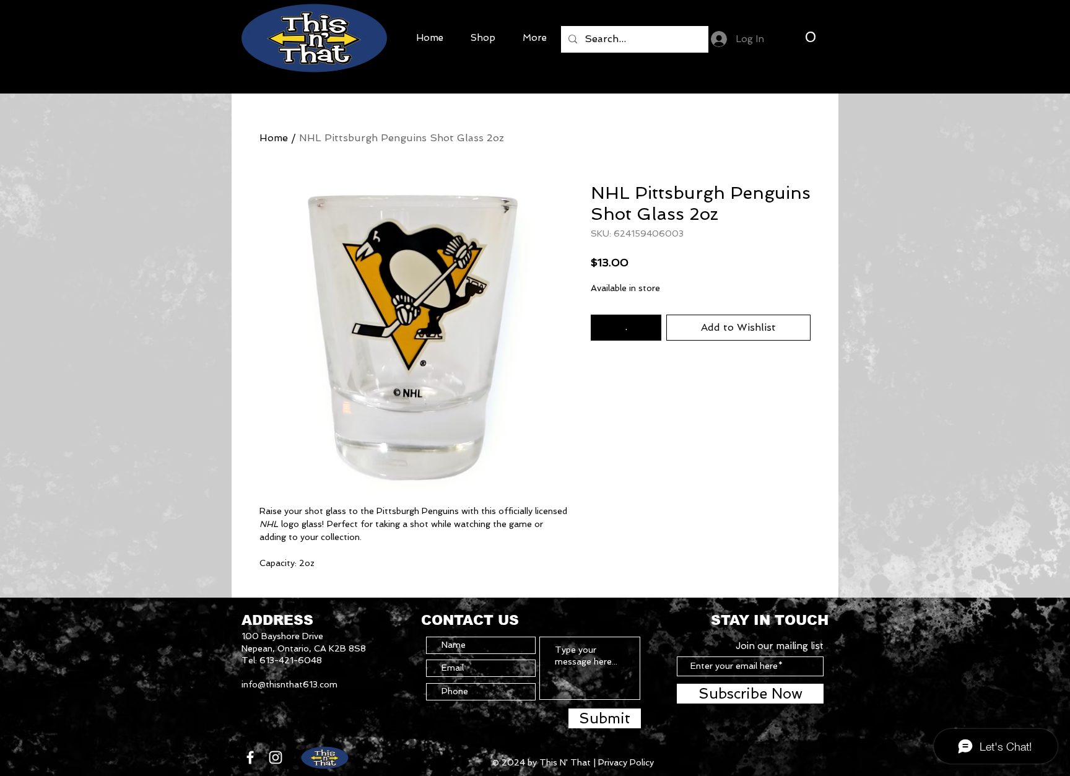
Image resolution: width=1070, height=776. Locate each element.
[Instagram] (275, 757)
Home (273, 138)
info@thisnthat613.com (289, 684)
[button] (810, 36)
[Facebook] (250, 757)
